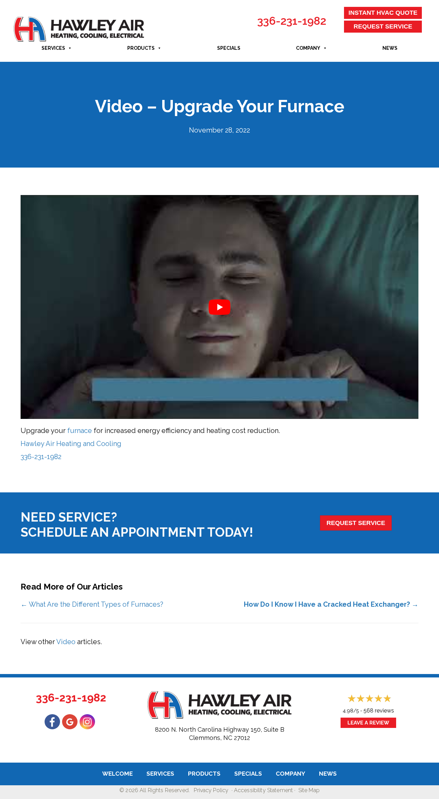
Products (141, 48)
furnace (79, 430)
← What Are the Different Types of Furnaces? (92, 604)
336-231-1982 (291, 20)
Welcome (117, 773)
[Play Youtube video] (219, 307)
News (390, 48)
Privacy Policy (211, 790)
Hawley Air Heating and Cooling (71, 444)
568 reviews (379, 710)
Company (308, 48)
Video (65, 642)
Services (53, 48)
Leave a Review (368, 723)
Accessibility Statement (263, 790)
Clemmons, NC (210, 737)
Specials (228, 48)
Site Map (309, 790)
